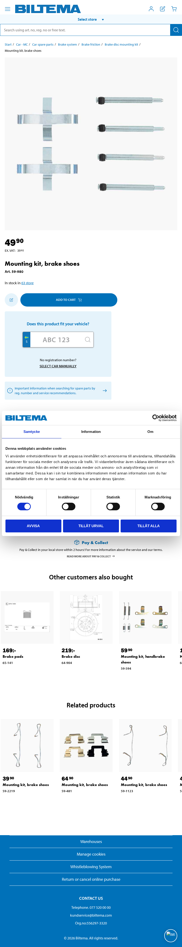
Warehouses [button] (91, 841)
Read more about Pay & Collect (89, 556)
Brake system (67, 44)
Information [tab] (91, 432)
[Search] (176, 30)
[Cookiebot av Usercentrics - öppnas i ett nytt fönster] (156, 417)
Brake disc (71, 656)
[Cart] (174, 8)
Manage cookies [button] (91, 854)
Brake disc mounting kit (121, 44)
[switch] (68, 506)
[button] (91, 19)
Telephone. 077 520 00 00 (91, 907)
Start (8, 44)
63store (27, 282)
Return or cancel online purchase (91, 879)
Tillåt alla (148, 526)
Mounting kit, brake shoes (26, 784)
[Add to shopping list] (11, 300)
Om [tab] (150, 432)
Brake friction (91, 44)
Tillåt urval (91, 526)
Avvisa (33, 526)
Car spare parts (43, 44)
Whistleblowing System (91, 866)
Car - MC (22, 44)
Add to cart (66, 300)
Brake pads (13, 656)
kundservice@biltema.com (91, 915)
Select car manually (58, 366)
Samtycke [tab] (31, 432)
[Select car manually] (104, 390)
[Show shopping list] (162, 8)
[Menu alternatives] (7, 9)
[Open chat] (170, 935)
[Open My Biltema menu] (151, 8)
